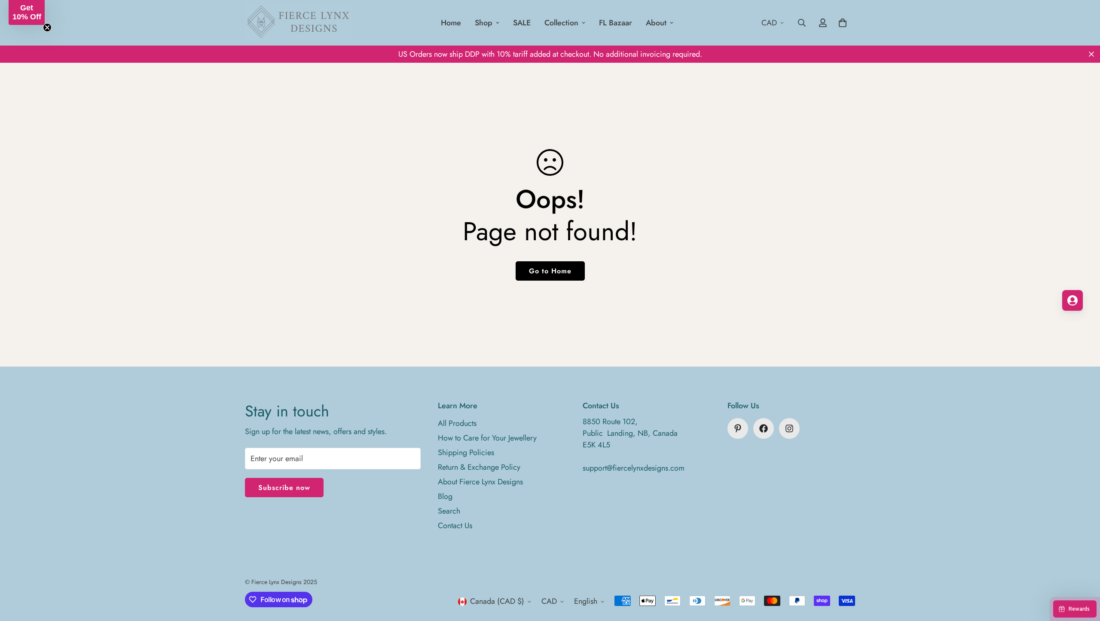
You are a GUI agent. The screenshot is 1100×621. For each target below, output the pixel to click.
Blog (445, 496)
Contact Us (455, 525)
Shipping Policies (466, 452)
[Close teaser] (47, 27)
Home (451, 22)
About (656, 22)
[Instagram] (789, 428)
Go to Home (550, 271)
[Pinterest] (737, 428)
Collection (561, 22)
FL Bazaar (615, 22)
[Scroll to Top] (1083, 574)
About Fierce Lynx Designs (480, 481)
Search (449, 511)
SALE (522, 22)
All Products (457, 423)
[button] (27, 12)
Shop (483, 22)
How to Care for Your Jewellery (487, 438)
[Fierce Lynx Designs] (298, 23)
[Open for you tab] (1072, 300)
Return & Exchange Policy (479, 467)
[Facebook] (763, 428)
